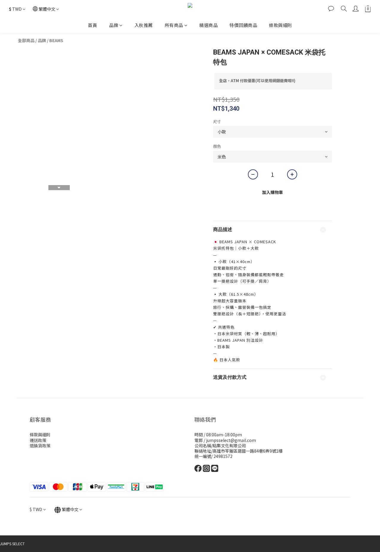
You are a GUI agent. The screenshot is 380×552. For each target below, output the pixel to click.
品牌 (113, 25)
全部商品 (26, 40)
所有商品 (174, 25)
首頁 (92, 25)
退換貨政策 (40, 445)
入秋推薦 (143, 25)
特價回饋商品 (243, 25)
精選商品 (208, 25)
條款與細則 (280, 25)
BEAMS (56, 40)
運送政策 (38, 440)
